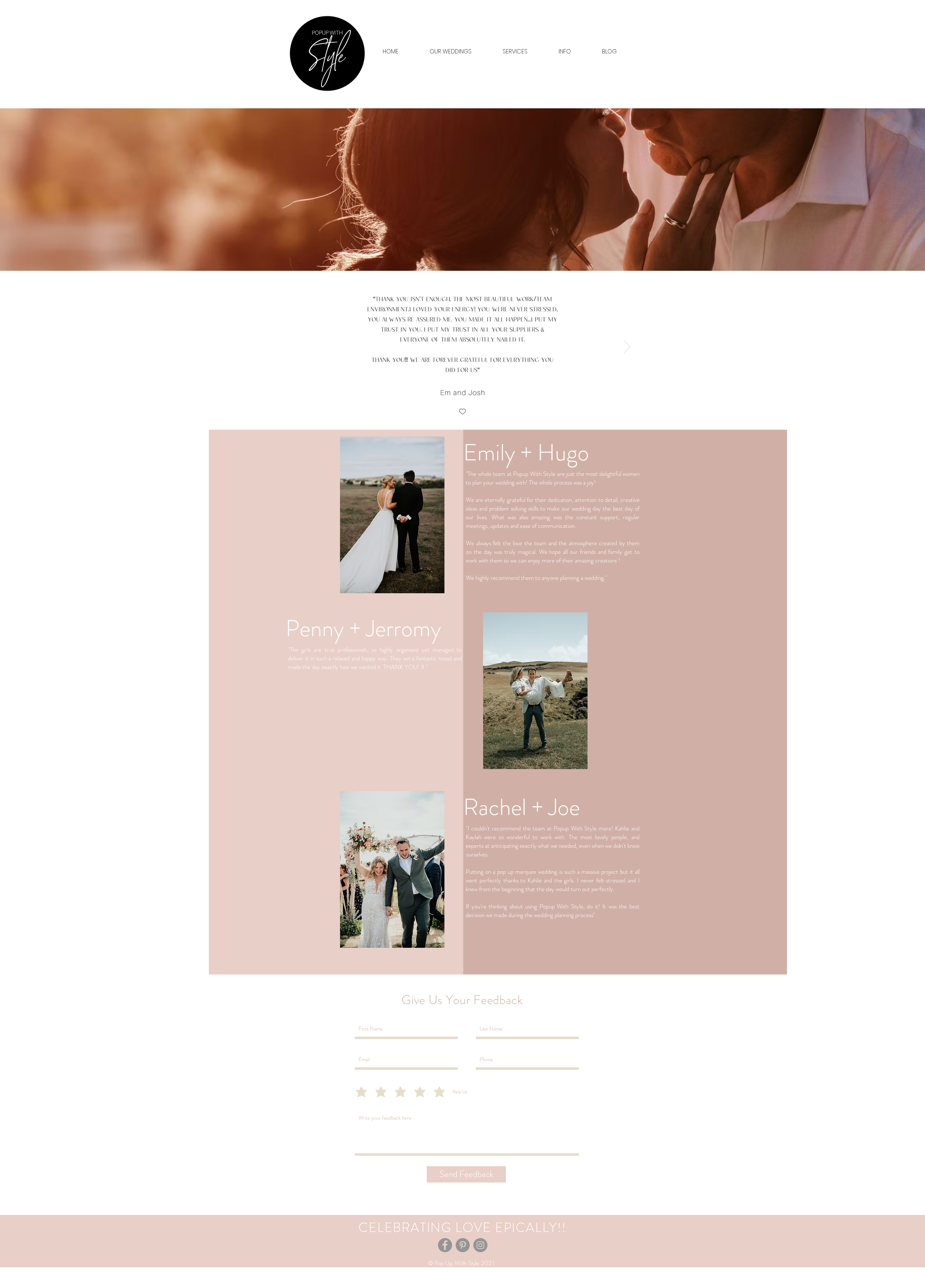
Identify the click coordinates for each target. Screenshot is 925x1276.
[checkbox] (462, 412)
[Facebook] (445, 1245)
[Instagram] (480, 1245)
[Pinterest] (463, 1245)
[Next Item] (627, 346)
